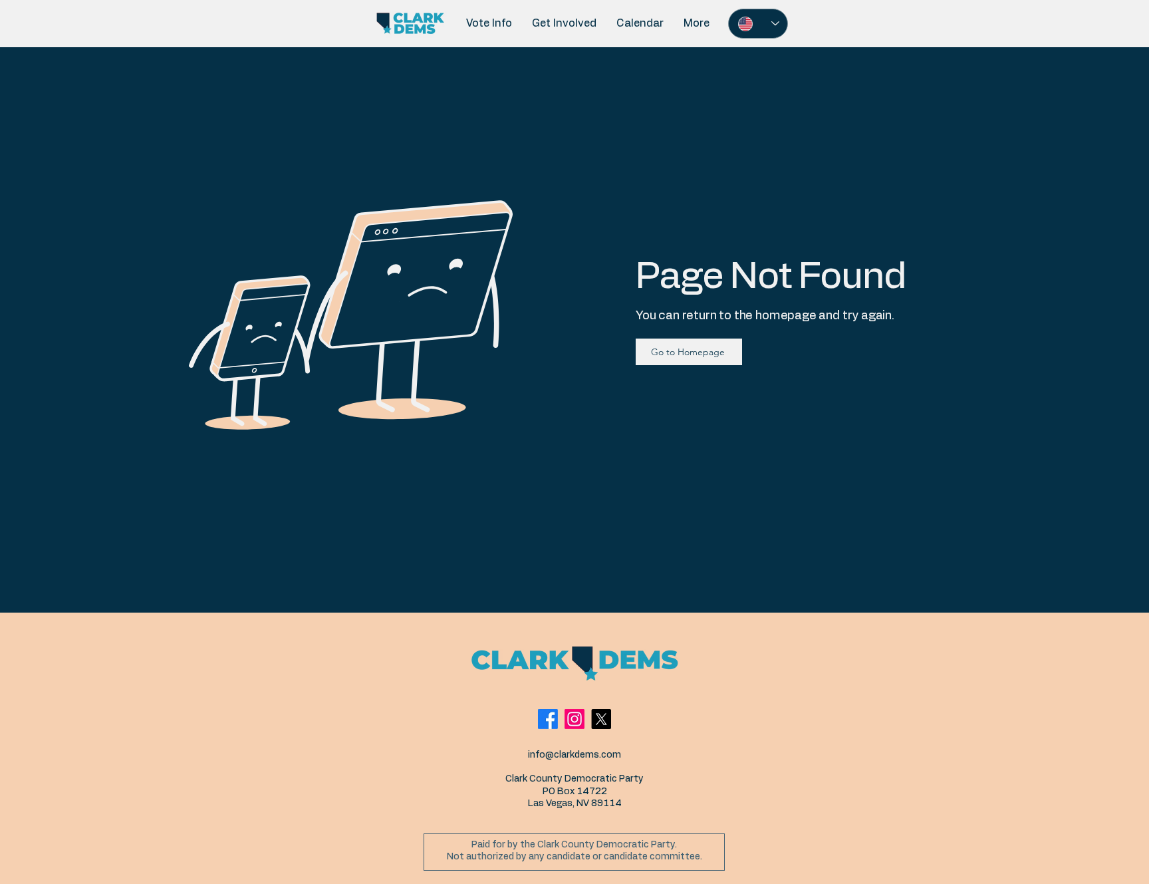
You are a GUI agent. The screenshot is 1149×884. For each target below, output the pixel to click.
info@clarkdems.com (574, 755)
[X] (601, 719)
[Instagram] (574, 719)
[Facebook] (548, 719)
